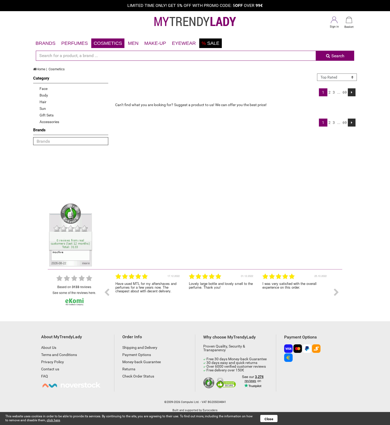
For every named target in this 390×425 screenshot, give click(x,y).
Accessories (49, 122)
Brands (45, 43)
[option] (148, 292)
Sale (210, 43)
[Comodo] (226, 383)
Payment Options (136, 355)
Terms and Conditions (59, 355)
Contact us (50, 369)
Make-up (155, 43)
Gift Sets (47, 115)
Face (43, 88)
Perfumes (74, 43)
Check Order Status (138, 376)
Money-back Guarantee (141, 362)
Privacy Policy (52, 362)
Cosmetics (108, 43)
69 (345, 92)
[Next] (352, 92)
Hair (43, 102)
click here (53, 420)
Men (133, 43)
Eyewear (184, 43)
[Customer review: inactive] (70, 234)
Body (44, 95)
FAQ (44, 376)
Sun (43, 108)
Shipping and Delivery (139, 347)
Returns (128, 369)
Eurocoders (210, 410)
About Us (48, 347)
